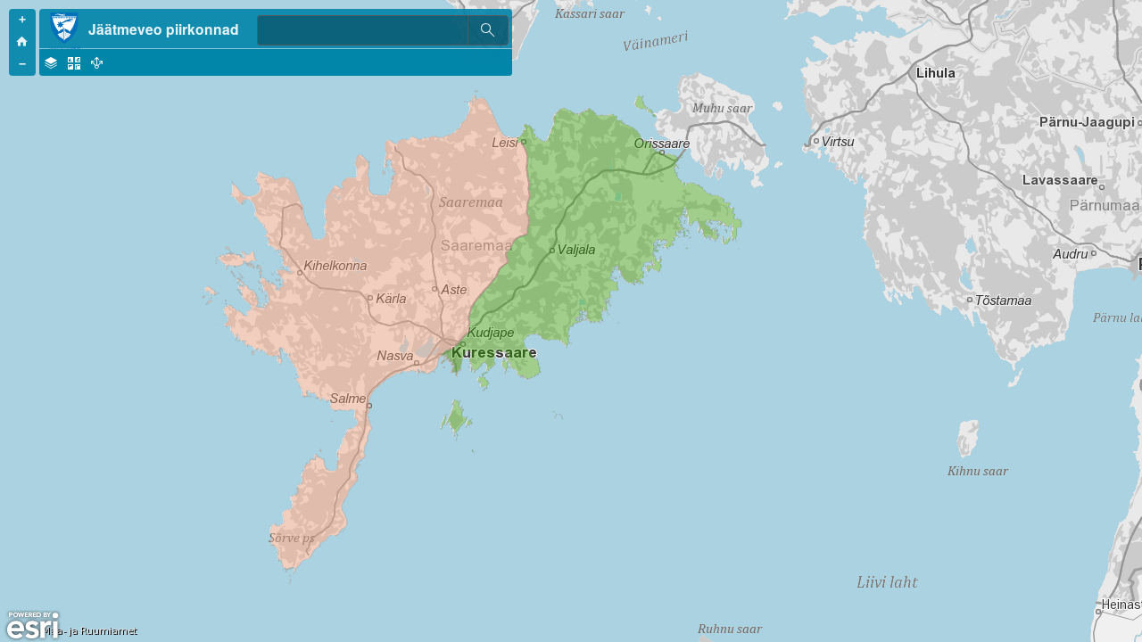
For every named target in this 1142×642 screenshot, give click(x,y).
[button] (22, 20)
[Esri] (33, 626)
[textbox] (362, 30)
